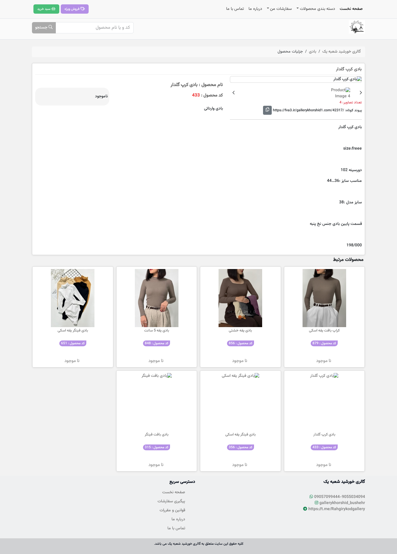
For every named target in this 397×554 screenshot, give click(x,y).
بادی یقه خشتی (240, 331)
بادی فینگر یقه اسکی (73, 331)
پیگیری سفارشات (171, 501)
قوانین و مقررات (172, 510)
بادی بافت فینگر (157, 435)
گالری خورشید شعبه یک (341, 52)
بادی (312, 52)
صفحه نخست (351, 9)
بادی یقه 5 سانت (156, 331)
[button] (361, 93)
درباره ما (255, 9)
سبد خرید (44, 9)
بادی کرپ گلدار (324, 435)
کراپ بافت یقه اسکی (324, 331)
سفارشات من (281, 9)
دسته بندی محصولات (317, 9)
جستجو (42, 27)
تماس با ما (235, 9)
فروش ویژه (73, 9)
